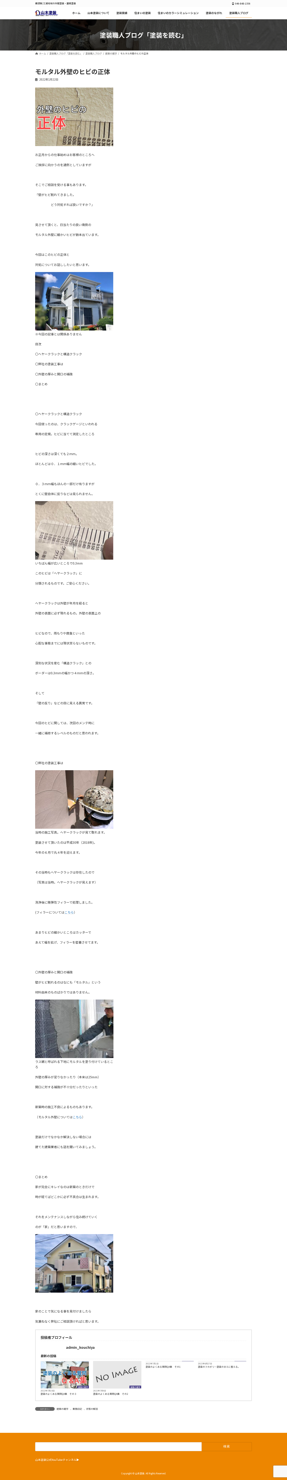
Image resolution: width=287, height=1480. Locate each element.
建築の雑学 (83, 1387)
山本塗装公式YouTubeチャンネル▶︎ (57, 1459)
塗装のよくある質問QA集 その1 (163, 1366)
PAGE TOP (277, 1432)
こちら (69, 912)
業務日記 (77, 1408)
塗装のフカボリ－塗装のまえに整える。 (219, 1366)
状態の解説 (92, 1408)
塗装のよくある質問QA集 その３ (59, 1393)
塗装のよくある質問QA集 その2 (110, 1393)
